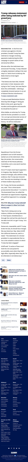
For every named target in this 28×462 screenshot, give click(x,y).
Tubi (2, 348)
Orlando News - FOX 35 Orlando (17, 364)
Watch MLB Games (5, 427)
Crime (14, 347)
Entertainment (16, 355)
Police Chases (16, 348)
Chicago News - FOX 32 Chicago (5, 385)
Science (3, 409)
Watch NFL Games (5, 423)
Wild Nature (3, 416)
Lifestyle (15, 353)
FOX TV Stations (4, 345)
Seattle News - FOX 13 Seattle (17, 393)
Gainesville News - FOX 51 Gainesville (17, 370)
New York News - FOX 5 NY (5, 361)
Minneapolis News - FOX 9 (5, 390)
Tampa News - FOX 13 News (17, 367)
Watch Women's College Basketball (5, 437)
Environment (4, 404)
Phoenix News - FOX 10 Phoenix (17, 385)
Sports (14, 350)
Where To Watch (4, 340)
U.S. (9, 20)
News (9, 260)
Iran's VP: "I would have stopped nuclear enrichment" (9, 327)
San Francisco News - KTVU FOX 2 (17, 390)
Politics (14, 345)
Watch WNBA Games (5, 439)
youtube (9, 448)
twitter (16, 448)
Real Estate (15, 406)
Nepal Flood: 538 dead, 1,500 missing (9, 320)
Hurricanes (3, 402)
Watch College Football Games (4, 425)
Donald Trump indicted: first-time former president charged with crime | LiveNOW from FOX (13, 140)
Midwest (3, 382)
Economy (15, 399)
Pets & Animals (16, 414)
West (14, 382)
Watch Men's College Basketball (5, 434)
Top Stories (15, 340)
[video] (23, 304)
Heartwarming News (17, 411)
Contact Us (15, 423)
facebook (11, 448)
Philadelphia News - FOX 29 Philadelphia (5, 364)
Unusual (14, 413)
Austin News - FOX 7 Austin (17, 378)
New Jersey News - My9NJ (5, 370)
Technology (3, 414)
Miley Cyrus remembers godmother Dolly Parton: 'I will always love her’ (17, 282)
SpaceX (2, 413)
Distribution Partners (17, 425)
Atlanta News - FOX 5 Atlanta (17, 361)
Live (2, 338)
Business (15, 401)
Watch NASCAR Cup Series (5, 430)
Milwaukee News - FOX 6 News (5, 393)
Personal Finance (16, 402)
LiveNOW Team (16, 426)
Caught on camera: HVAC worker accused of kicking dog (10, 309)
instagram (14, 448)
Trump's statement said (9, 96)
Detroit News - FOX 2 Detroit (6, 388)
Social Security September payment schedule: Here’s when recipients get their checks (17, 288)
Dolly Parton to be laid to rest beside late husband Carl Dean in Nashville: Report (17, 271)
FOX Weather (4, 346)
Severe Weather (4, 401)
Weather (3, 397)
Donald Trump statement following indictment (12, 40)
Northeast (4, 359)
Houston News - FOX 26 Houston (17, 375)
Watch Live (21, 2)
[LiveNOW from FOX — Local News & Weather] (3, 2)
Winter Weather (4, 399)
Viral (14, 409)
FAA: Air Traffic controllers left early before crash (9, 315)
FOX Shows (3, 351)
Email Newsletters (17, 428)
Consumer (15, 404)
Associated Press (4, 20)
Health (14, 352)
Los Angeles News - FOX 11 (17, 388)
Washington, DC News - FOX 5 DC (5, 367)
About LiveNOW (16, 420)
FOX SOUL (3, 350)
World (14, 344)
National (15, 342)
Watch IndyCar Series (5, 432)
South (15, 359)
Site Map (15, 430)
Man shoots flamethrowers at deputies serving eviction (9, 303)
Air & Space (3, 411)
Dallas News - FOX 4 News (17, 372)
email (19, 448)
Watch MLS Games (5, 441)
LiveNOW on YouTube (4, 343)
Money (15, 397)
